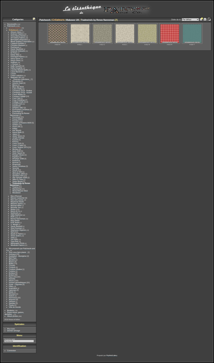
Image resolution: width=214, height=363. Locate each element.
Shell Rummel (16, 228)
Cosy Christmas (18, 100)
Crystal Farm (17, 104)
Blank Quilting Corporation (21, 41)
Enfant (11, 275)
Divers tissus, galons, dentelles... (14, 313)
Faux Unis (13, 277)
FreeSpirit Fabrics (18, 57)
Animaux (12, 254)
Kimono (15, 142)
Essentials (16, 111)
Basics (11, 262)
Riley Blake (15, 221)
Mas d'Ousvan (16, 196)
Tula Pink (14, 241)
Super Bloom (17, 181)
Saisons (12, 301)
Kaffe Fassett (16, 66)
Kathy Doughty (16, 68)
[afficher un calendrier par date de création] (209, 19)
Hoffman (14, 62)
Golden (15, 125)
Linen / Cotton (17, 145)
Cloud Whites (17, 94)
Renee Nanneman (18, 219)
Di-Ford (14, 53)
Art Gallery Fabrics (18, 38)
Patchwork (11, 26)
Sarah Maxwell (16, 226)
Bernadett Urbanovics (19, 40)
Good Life (16, 126)
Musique (12, 294)
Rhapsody (16, 164)
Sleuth (14, 170)
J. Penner (14, 64)
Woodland (16, 193)
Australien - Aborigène (17, 256)
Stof (12, 232)
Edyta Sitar (15, 55)
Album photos (12, 316)
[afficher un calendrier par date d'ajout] (205, 19)
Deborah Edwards (18, 51)
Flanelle (12, 279)
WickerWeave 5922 (20, 191)
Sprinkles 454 (17, 176)
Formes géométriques (17, 282)
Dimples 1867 (17, 108)
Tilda (13, 238)
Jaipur (14, 134)
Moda (13, 209)
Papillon (15, 157)
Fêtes (11, 286)
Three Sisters (16, 236)
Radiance (16, 161)
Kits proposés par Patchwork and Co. (20, 249)
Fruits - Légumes (15, 284)
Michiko (15, 149)
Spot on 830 (17, 172)
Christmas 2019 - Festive (22, 91)
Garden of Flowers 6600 (21, 123)
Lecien (13, 74)
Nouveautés (12, 24)
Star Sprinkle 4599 (19, 178)
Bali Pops (12, 258)
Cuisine (12, 271)
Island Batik (17, 132)
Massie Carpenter (18, 198)
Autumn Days (17, 83)
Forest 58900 (17, 119)
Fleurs (11, 281)
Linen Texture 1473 (20, 147)
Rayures (12, 299)
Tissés (11, 305)
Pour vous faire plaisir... (18, 252)
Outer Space (17, 153)
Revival (15, 162)
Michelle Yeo (16, 207)
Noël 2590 (16, 151)
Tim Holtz (14, 239)
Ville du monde (15, 307)
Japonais (12, 290)
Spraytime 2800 (18, 174)
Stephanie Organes (18, 230)
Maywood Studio (17, 202)
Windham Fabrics (17, 245)
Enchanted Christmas (20, 109)
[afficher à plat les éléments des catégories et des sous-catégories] (201, 19)
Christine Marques (18, 45)
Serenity (15, 168)
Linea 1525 (16, 144)
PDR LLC (14, 217)
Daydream (16, 106)
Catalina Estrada (17, 43)
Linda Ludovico (17, 75)
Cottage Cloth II (18, 102)
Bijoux (14, 85)
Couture (12, 267)
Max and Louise (17, 200)
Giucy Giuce (15, 58)
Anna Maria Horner (18, 36)
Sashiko (12, 303)
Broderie (10, 310)
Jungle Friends (18, 138)
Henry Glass (15, 60)
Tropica (15, 187)
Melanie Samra (17, 204)
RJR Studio (15, 222)
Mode (11, 292)
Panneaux (13, 298)
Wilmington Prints (17, 243)
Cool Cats (16, 98)
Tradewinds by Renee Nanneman (97, 20)
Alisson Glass (16, 32)
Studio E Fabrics (17, 234)
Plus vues (11, 329)
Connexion (11, 351)
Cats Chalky (17, 89)
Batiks (11, 264)
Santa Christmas (18, 166)
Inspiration (13, 288)
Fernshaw (16, 117)
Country (12, 265)
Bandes (12, 260)
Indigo (14, 128)
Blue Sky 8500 (18, 87)
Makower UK (16, 77)
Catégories (17, 19)
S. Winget (14, 224)
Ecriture (12, 273)
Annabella (16, 81)
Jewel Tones (17, 136)
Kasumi (15, 140)
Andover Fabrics (17, 34)
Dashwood (15, 47)
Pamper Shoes (18, 155)
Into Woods (16, 130)
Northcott (14, 213)
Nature (11, 296)
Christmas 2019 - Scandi (22, 92)
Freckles (15, 121)
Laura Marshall (17, 72)
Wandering (16, 189)
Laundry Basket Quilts (19, 70)
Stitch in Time (17, 179)
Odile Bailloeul (16, 215)
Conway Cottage (19, 96)
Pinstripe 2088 (18, 159)
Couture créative (15, 269)
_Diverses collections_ (21, 79)
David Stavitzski (17, 49)
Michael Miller (16, 205)
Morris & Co (15, 211)
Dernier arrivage (13, 331)
